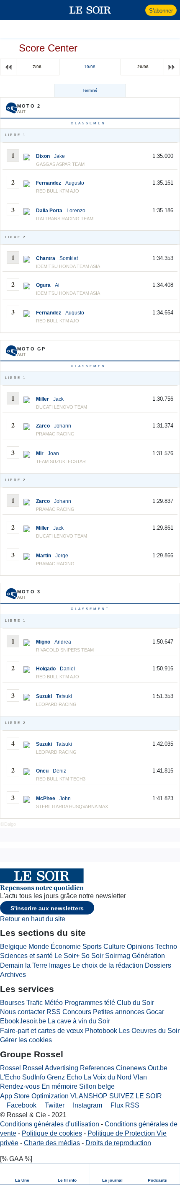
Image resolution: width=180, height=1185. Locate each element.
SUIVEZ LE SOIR (135, 1096)
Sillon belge (97, 1086)
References (97, 1068)
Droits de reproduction (118, 1142)
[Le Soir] (90, 10)
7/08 (37, 66)
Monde (38, 946)
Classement (90, 123)
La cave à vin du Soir (79, 1021)
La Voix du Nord (107, 1077)
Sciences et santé (26, 955)
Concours (76, 1011)
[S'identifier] (138, 10)
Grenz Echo (64, 1077)
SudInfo (33, 1077)
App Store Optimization (34, 1096)
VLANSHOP (89, 1096)
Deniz (59, 771)
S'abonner (161, 11)
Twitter (53, 1105)
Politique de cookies (52, 1133)
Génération (148, 955)
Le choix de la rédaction (107, 965)
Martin (43, 556)
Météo (53, 1002)
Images (60, 965)
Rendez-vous (20, 1086)
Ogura (43, 285)
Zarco (43, 426)
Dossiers (158, 965)
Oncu (42, 771)
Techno (166, 946)
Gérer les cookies (26, 1039)
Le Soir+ (67, 955)
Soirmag (117, 955)
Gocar (155, 1011)
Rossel (10, 1068)
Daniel (67, 669)
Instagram (86, 1105)
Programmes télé (89, 1002)
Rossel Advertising (50, 1068)
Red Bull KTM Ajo (57, 190)
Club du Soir (135, 1002)
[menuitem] (22, 1174)
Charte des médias (52, 1142)
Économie (66, 946)
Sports (92, 946)
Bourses (12, 1002)
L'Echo (10, 1077)
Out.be (157, 1068)
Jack (58, 399)
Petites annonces (118, 1011)
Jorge (61, 556)
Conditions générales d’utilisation (49, 1124)
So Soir (92, 955)
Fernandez (48, 183)
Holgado (46, 669)
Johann (62, 426)
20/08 (143, 66)
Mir (40, 453)
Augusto (74, 183)
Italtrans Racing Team (64, 218)
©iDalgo (8, 824)
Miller (42, 399)
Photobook (101, 1030)
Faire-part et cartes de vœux (41, 1030)
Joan (53, 453)
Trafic (34, 1002)
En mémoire (59, 1086)
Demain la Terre (23, 965)
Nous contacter (22, 1011)
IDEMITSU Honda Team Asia (68, 293)
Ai (57, 285)
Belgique (13, 946)
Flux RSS (124, 1105)
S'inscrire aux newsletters (47, 908)
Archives (13, 974)
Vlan (140, 1077)
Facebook (20, 1105)
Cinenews (131, 1068)
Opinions (140, 946)
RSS (53, 1011)
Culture (114, 946)
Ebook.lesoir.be (23, 1021)
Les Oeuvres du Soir (149, 1030)
